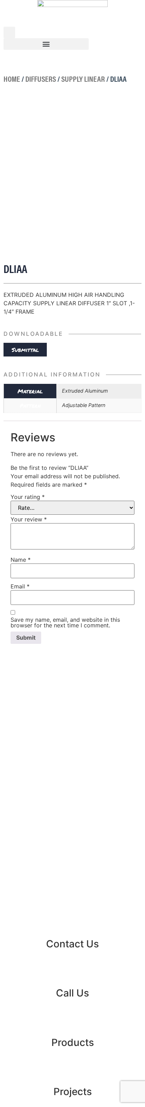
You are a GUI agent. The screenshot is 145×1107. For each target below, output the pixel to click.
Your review (29, 519)
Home (12, 78)
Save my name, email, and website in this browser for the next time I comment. (65, 622)
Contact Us (72, 944)
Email (20, 586)
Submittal (25, 350)
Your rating (28, 497)
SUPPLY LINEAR (83, 78)
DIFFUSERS (40, 78)
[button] (46, 44)
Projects (72, 1092)
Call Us (72, 993)
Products (72, 1042)
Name (21, 559)
